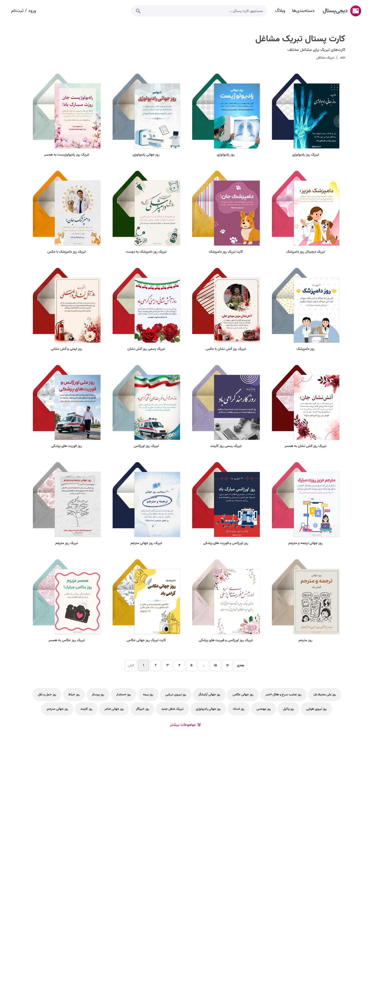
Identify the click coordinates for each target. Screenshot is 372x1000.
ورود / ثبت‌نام (23, 10)
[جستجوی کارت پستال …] (138, 10)
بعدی (240, 665)
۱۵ (215, 665)
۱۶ (227, 665)
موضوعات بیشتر (183, 724)
